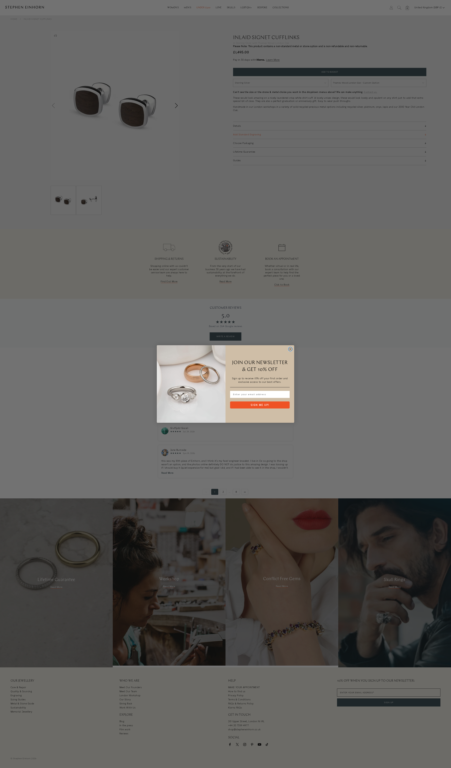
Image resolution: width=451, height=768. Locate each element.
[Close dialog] (290, 349)
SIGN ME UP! (260, 405)
